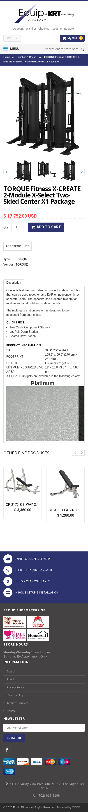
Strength (21, 259)
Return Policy (15, 695)
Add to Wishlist (17, 246)
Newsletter (14, 718)
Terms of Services (17, 703)
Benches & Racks (26, 57)
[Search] (82, 49)
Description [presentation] (13, 282)
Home (6, 57)
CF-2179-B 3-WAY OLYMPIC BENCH (22, 505)
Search (11, 671)
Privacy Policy (15, 687)
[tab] (13, 282)
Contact (11, 711)
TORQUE (22, 264)
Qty (5, 227)
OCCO (76, 807)
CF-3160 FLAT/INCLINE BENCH (65, 510)
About (10, 679)
